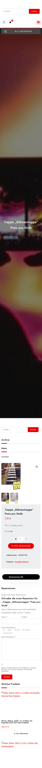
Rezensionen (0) (16, 577)
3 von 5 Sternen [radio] (17, 630)
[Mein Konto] (4, 22)
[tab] (21, 577)
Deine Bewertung (8, 627)
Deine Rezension (8, 637)
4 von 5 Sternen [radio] (27, 630)
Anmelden (5, 457)
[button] (37, 467)
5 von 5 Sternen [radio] (8, 633)
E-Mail (25, 617)
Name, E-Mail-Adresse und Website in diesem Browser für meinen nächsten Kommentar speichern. (18, 669)
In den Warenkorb (21, 546)
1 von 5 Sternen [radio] (5, 630)
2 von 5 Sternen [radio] (10, 630)
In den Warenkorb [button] (21, 733)
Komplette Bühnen (22, 561)
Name (4, 617)
